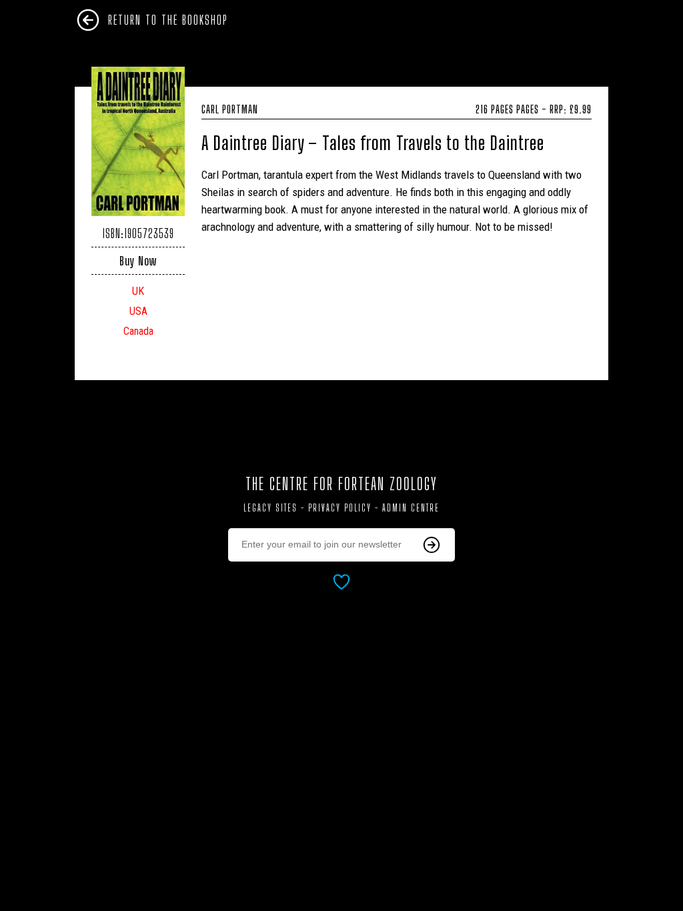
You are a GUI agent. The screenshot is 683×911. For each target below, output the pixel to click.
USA (138, 311)
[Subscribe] (432, 545)
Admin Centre (411, 508)
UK (138, 291)
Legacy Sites (270, 508)
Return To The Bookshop (168, 20)
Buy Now (138, 260)
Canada (138, 331)
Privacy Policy (340, 508)
